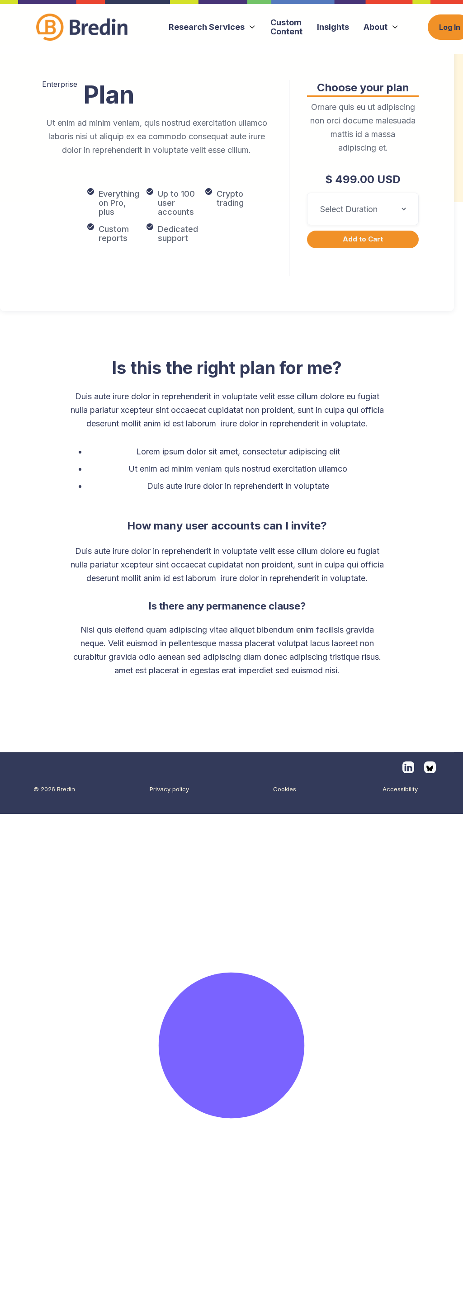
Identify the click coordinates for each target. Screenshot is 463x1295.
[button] (212, 27)
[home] (86, 27)
